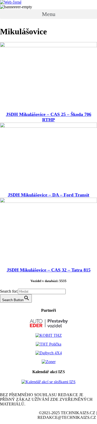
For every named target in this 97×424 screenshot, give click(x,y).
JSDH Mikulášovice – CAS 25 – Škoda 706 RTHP (48, 117)
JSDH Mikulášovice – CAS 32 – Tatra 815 (49, 270)
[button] (48, 14)
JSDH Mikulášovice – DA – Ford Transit (48, 194)
